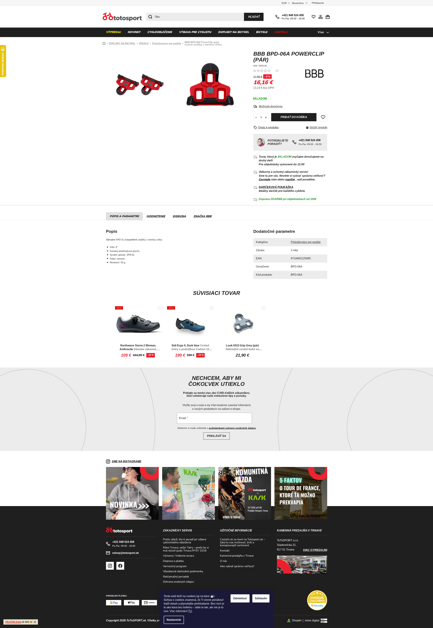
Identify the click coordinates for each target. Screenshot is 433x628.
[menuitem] (113, 32)
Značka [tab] (202, 216)
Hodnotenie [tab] (155, 216)
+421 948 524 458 (293, 15)
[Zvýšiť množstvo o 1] (265, 117)
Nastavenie (174, 619)
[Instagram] (110, 566)
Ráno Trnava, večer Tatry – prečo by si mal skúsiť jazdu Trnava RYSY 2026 (186, 549)
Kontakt (225, 550)
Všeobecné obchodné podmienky (183, 571)
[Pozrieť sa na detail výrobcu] (314, 73)
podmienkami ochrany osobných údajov (232, 428)
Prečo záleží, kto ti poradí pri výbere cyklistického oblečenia (184, 541)
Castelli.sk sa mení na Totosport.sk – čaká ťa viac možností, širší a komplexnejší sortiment (242, 542)
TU (190, 611)
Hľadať (254, 16)
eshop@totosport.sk (125, 552)
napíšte (290, 179)
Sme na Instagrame (126, 461)
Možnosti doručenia (270, 106)
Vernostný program (175, 566)
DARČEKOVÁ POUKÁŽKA (276, 187)
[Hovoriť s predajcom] (267, 127)
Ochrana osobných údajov (178, 581)
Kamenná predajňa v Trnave (237, 555)
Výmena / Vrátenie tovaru (178, 555)
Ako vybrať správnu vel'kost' (237, 566)
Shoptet (296, 620)
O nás (223, 561)
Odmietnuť (240, 598)
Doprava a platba (173, 561)
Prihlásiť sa (216, 435)
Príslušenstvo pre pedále (306, 242)
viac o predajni (315, 550)
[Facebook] (120, 566)
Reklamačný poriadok (176, 576)
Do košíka (293, 117)
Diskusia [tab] (179, 216)
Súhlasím (261, 598)
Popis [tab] (114, 216)
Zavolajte (265, 179)
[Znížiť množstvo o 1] (256, 117)
